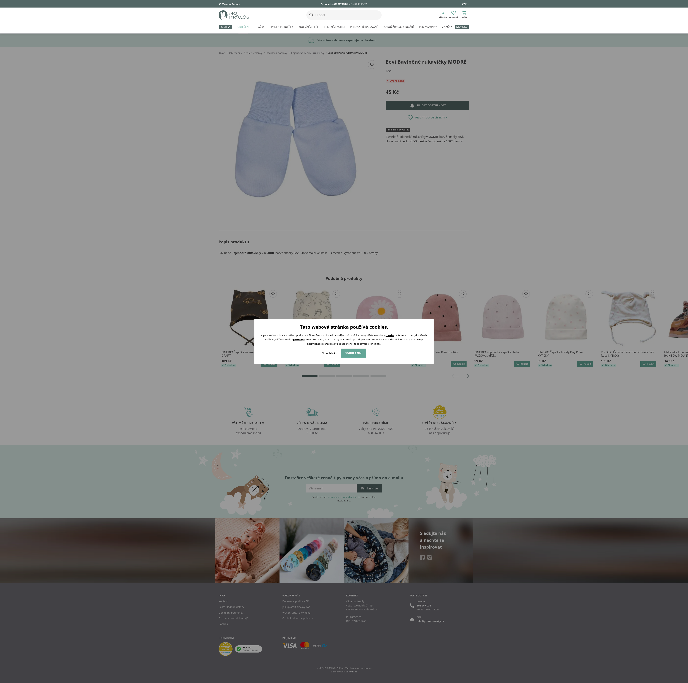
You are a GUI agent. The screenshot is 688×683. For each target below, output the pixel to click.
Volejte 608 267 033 (335, 4)
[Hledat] (311, 15)
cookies (390, 335)
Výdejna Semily (231, 4)
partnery (298, 339)
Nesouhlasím (329, 353)
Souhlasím (353, 353)
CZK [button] (464, 4)
